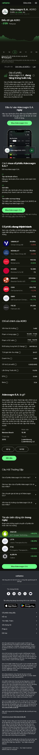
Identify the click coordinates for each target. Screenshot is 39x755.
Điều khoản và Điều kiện (22, 705)
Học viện (11, 216)
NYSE (22, 449)
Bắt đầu (9, 458)
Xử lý (8, 449)
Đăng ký (4, 56)
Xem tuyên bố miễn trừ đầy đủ (10, 707)
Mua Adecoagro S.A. (19, 123)
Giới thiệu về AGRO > (22, 67)
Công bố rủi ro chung (7, 717)
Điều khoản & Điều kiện (20, 717)
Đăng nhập (27, 3)
